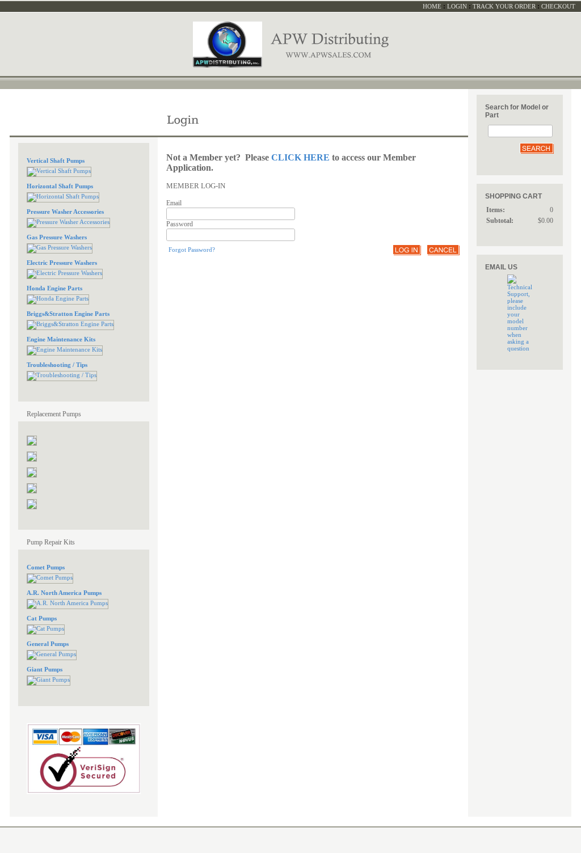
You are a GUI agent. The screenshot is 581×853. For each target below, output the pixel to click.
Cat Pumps (42, 618)
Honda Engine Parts (54, 288)
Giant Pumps (44, 669)
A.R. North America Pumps (64, 592)
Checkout (558, 6)
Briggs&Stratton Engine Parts (68, 313)
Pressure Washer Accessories (65, 211)
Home (432, 6)
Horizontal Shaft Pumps (60, 186)
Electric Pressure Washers (62, 262)
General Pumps (48, 643)
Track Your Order (504, 6)
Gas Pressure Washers (57, 237)
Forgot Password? (192, 249)
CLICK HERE (300, 157)
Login (457, 6)
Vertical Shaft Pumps (56, 160)
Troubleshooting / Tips (57, 364)
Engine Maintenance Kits (61, 339)
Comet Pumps (46, 567)
